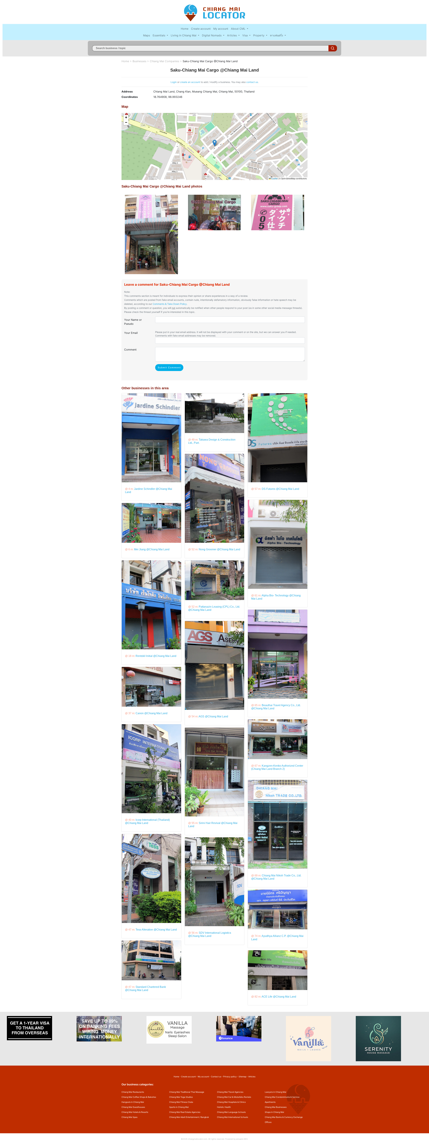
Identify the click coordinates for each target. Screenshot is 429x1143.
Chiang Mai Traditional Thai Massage (186, 1092)
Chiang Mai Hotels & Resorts (134, 1112)
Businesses (139, 61)
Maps (146, 35)
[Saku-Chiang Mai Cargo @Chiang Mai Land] (151, 234)
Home (184, 28)
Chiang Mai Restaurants (132, 1092)
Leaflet (274, 178)
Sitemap (242, 1076)
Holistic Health (224, 1107)
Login (174, 82)
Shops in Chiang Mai (274, 1112)
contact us (252, 82)
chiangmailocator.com (197, 1139)
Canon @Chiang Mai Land (151, 713)
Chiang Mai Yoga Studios (181, 1097)
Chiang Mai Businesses (276, 1107)
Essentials (159, 35)
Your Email (131, 332)
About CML (238, 28)
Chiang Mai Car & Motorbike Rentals (234, 1097)
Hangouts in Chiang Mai (132, 1102)
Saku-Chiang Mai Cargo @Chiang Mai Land (210, 61)
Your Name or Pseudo (133, 321)
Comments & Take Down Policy (170, 303)
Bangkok (205, 1117)
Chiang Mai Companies (164, 61)
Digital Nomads (212, 35)
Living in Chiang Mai (184, 35)
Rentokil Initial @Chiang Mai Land (156, 656)
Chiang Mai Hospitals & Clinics (231, 1102)
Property (259, 35)
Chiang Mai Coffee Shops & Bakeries (138, 1097)
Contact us (216, 1076)
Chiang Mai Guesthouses (133, 1107)
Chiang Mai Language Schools (231, 1112)
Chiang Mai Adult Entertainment (184, 1117)
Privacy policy (230, 1076)
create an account (190, 82)
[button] (214, 143)
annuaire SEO (242, 1139)
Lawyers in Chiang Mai (275, 1092)
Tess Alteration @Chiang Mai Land (156, 929)
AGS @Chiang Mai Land (213, 716)
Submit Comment (169, 367)
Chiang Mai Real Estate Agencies (184, 1112)
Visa (245, 35)
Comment (130, 349)
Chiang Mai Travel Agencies (230, 1092)
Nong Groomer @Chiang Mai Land (219, 549)
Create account (201, 28)
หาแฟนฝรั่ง (277, 35)
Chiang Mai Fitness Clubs (181, 1102)
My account (220, 28)
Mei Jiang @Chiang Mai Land (151, 549)
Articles (232, 35)
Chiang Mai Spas (129, 1117)
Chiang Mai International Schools (232, 1117)
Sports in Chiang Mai (179, 1107)
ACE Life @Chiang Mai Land (279, 996)
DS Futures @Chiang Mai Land (280, 488)
